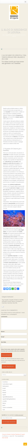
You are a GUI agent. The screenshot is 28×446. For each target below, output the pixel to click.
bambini (21, 299)
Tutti (3, 409)
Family (4, 390)
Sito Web (3, 342)
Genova (13, 301)
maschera (9, 303)
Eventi (4, 388)
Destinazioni (10, 296)
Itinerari (4, 392)
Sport (3, 405)
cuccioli (9, 301)
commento (4, 316)
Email (3, 337)
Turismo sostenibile (7, 407)
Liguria (4, 394)
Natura (4, 403)
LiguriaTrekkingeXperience (8, 399)
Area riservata (5, 437)
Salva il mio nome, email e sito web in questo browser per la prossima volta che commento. (13, 350)
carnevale (4, 301)
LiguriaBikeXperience (7, 396)
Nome (3, 331)
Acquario (6, 299)
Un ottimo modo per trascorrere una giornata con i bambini (13, 62)
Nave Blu (15, 303)
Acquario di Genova (14, 299)
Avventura (5, 382)
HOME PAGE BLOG (8, 366)
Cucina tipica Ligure (7, 384)
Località (4, 401)
